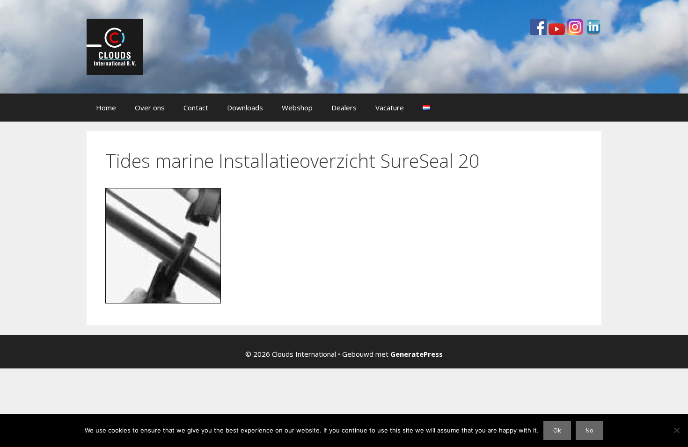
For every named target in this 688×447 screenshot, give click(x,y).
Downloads (245, 107)
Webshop (297, 107)
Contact (195, 107)
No (589, 430)
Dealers (344, 107)
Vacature (389, 107)
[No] (676, 430)
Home (106, 107)
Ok (557, 430)
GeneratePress (416, 354)
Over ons (150, 107)
